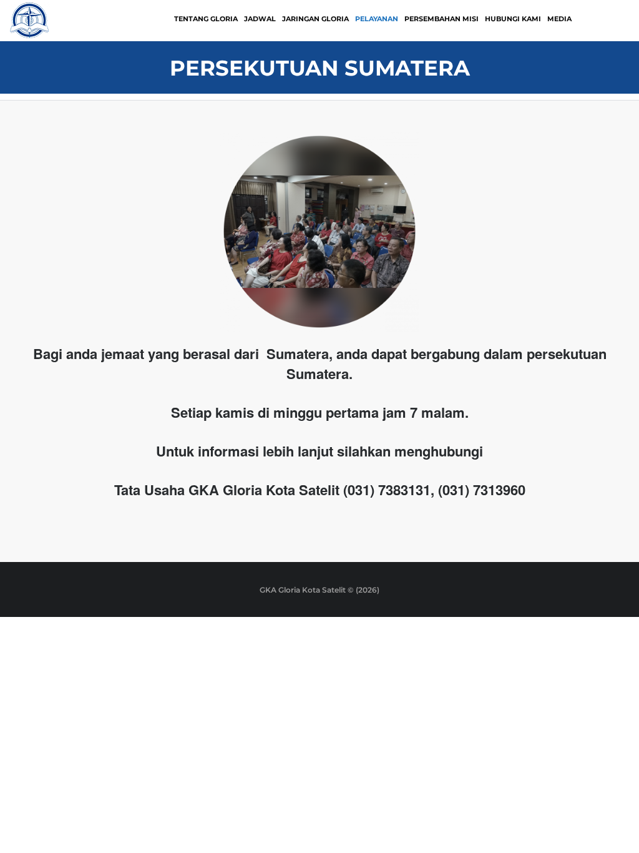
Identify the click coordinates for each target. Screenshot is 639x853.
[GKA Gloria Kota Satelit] (29, 20)
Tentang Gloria (206, 18)
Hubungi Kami (513, 18)
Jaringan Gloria (315, 18)
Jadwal (260, 18)
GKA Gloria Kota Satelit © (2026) (319, 589)
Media (559, 18)
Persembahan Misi (441, 18)
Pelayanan (376, 18)
